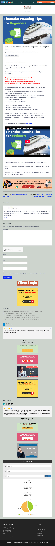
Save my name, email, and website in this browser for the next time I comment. (24, 273)
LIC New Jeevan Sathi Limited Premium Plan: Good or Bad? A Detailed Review (23, 319)
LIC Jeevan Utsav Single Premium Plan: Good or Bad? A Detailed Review (21, 317)
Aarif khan (10, 207)
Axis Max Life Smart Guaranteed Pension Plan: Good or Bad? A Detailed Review (23, 311)
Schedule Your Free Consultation (45, 2)
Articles (39, 524)
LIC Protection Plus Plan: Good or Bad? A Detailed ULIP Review (19, 315)
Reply (5, 218)
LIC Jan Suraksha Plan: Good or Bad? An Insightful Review (18, 313)
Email (5, 260)
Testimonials (40, 535)
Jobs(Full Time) (41, 529)
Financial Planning (33, 52)
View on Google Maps (9, 536)
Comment (6, 229)
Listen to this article (13, 55)
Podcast (40, 531)
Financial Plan (26, 52)
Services (40, 533)
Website (5, 266)
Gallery (39, 526)
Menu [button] (28, 11)
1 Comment (13, 52)
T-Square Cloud (44, 542)
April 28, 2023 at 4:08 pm (13, 208)
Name (5, 254)
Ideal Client (40, 527)
